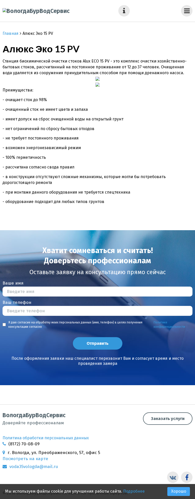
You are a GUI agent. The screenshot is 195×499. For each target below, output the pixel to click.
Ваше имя (13, 283)
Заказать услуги (168, 418)
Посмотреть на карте (25, 458)
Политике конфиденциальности (169, 325)
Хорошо (178, 491)
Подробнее (134, 491)
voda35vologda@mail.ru (33, 466)
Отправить (97, 343)
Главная (11, 33)
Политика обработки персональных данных (46, 437)
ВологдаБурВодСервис (34, 418)
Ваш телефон (17, 302)
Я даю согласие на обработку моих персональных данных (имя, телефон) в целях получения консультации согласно (96, 325)
